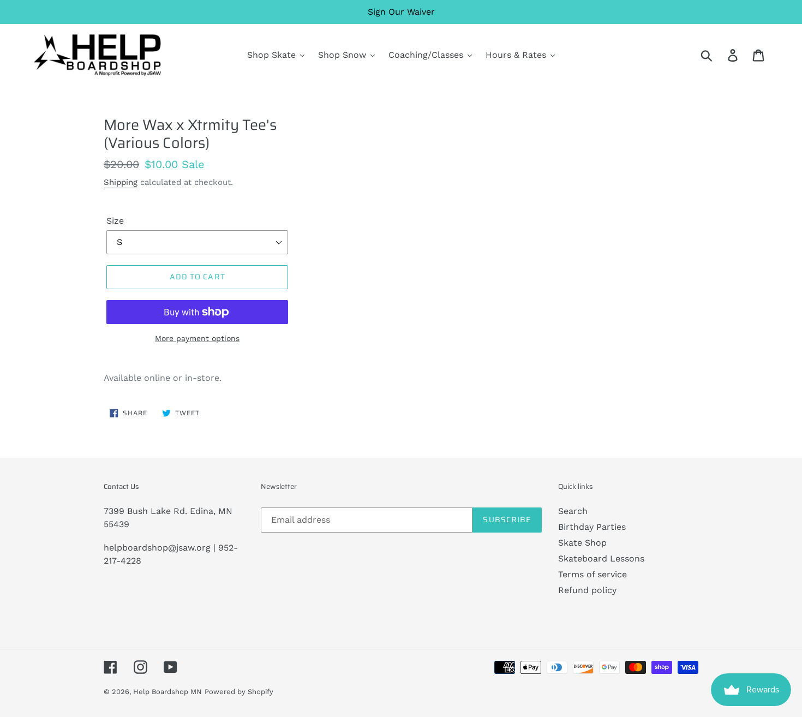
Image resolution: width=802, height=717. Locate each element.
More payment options (197, 338)
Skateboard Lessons (601, 558)
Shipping (120, 182)
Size (115, 221)
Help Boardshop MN (167, 692)
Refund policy (587, 590)
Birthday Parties (592, 527)
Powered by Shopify (239, 692)
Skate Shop (582, 542)
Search (573, 511)
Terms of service (592, 574)
